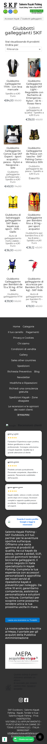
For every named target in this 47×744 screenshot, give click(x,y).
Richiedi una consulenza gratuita (23, 390)
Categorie (28, 326)
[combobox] (23, 49)
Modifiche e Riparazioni (23, 383)
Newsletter (23, 377)
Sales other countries (23, 360)
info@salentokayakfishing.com (23, 733)
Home (16, 326)
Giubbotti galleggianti (32, 19)
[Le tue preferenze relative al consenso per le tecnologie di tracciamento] (4, 739)
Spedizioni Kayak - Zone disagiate (23, 399)
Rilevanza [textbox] (12, 49)
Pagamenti (32, 332)
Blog (37, 371)
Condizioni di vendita (23, 349)
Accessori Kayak (12, 19)
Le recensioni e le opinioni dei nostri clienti (23, 408)
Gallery (23, 354)
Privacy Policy (24, 415)
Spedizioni (23, 366)
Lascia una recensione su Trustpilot (22, 620)
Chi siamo (23, 343)
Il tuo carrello (15, 332)
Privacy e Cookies (23, 337)
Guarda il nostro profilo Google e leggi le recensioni (27, 522)
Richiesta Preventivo (19, 371)
